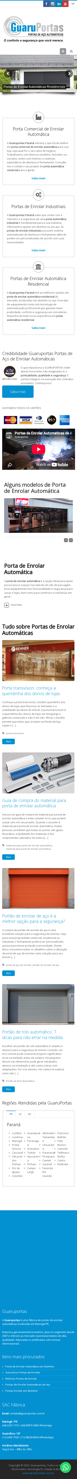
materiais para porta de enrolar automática (29, 845)
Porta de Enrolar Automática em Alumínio (29, 1366)
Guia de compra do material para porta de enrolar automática (34, 803)
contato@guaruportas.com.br (27, 1413)
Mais (8, 741)
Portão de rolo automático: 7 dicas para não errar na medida (32, 1034)
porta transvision (15, 733)
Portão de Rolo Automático (20, 1080)
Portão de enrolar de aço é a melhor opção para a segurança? (33, 918)
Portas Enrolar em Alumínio (21, 1390)
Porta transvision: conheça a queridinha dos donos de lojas (31, 690)
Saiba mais (18, 391)
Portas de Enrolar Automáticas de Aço (27, 1384)
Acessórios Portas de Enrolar (22, 1372)
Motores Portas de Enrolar (21, 1378)
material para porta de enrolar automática (28, 848)
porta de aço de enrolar (18, 964)
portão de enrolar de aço (46, 964)
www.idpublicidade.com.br (38, 1473)
